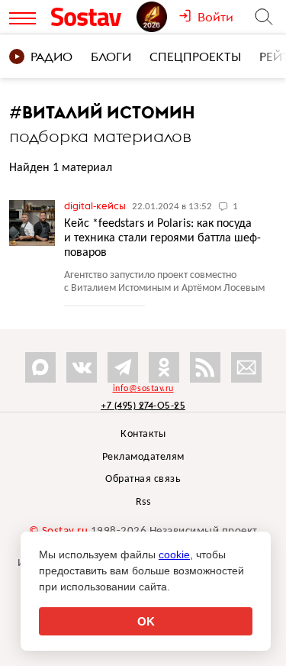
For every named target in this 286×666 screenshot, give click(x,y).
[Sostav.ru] (90, 17)
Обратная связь (143, 479)
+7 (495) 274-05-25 (143, 405)
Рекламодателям (143, 457)
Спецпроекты (195, 56)
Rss (143, 502)
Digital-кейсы (96, 205)
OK (146, 621)
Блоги (111, 56)
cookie (174, 554)
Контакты (143, 434)
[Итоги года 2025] (157, 17)
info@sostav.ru (143, 388)
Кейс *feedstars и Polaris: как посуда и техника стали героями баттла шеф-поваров (162, 238)
